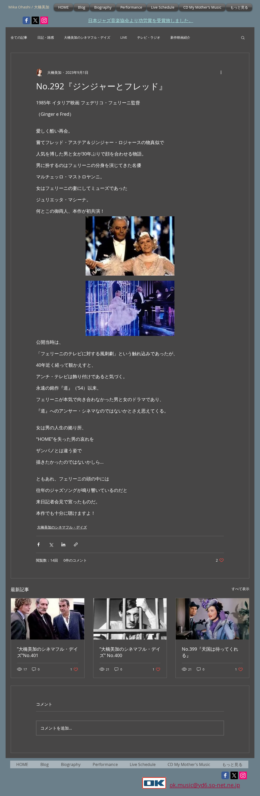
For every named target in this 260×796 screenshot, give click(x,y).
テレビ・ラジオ (148, 37)
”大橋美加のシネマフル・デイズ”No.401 (47, 652)
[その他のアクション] (221, 72)
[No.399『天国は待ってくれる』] (212, 618)
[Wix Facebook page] (26, 20)
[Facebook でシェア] (38, 544)
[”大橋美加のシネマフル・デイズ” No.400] (130, 618)
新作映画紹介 (180, 37)
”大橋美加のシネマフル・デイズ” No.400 (130, 652)
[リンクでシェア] (75, 544)
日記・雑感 (45, 37)
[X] (35, 20)
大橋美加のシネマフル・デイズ (87, 37)
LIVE (123, 37)
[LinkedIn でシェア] (63, 544)
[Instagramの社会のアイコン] (44, 20)
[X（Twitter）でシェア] (50, 544)
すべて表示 (240, 588)
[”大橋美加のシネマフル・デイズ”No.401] (47, 618)
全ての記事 (19, 37)
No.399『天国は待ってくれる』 (210, 652)
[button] (242, 37)
